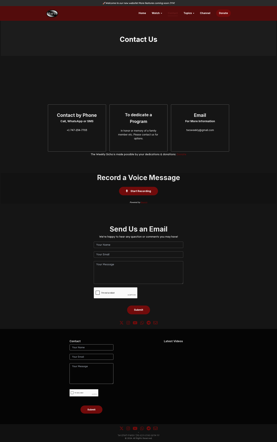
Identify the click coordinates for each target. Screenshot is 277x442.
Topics (188, 13)
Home (142, 13)
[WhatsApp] (142, 323)
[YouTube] (135, 323)
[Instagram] (128, 323)
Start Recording (140, 191)
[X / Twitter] (121, 323)
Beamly (144, 202)
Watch (156, 13)
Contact (173, 13)
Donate (223, 13)
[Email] (155, 323)
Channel (205, 13)
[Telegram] (149, 323)
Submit (138, 309)
